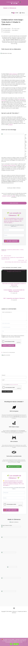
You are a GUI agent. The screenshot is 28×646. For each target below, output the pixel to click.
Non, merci (16, 644)
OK (11, 644)
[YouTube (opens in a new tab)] (16, 3)
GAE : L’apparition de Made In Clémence (14, 298)
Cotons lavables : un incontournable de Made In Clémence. (14, 290)
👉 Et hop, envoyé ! (11, 241)
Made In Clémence (9, 8)
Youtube (13, 195)
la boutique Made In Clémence (9, 165)
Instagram (10, 124)
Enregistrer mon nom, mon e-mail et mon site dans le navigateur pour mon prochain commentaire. (12, 336)
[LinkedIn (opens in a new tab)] (15, 3)
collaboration (9, 249)
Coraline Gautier (7, 28)
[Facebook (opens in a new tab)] (12, 3)
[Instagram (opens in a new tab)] (13, 3)
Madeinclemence (16, 249)
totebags (21, 249)
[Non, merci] (26, 642)
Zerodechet (3, 250)
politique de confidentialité (14, 384)
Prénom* (3, 375)
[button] (14, 608)
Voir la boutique (14, 203)
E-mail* (3, 379)
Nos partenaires (6, 30)
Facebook (9, 195)
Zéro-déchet (15, 30)
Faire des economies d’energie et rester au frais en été (14, 284)
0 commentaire (6, 32)
